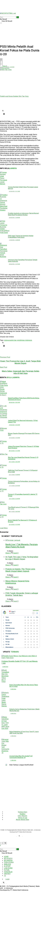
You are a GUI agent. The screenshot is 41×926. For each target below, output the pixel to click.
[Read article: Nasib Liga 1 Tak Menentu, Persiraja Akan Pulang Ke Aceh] (22, 540)
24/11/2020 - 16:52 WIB (14, 461)
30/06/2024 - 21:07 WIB (14, 264)
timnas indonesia (26, 340)
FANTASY (7, 874)
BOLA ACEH (8, 858)
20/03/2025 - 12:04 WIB (14, 217)
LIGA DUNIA (8, 868)
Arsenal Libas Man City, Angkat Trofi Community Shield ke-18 (20, 756)
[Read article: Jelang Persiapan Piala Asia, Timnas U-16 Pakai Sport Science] (4, 442)
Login (7, 879)
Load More (4, 528)
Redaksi (22, 814)
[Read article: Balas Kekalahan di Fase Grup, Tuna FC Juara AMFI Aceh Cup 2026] (5, 722)
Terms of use (22, 818)
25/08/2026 (5, 666)
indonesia (7, 340)
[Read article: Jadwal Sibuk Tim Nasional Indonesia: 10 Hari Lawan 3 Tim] (4, 411)
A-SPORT (7, 866)
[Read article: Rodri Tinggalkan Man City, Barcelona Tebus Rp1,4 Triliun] (5, 676)
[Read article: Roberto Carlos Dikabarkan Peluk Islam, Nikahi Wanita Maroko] (5, 699)
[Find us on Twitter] (19, 836)
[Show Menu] (0, 11)
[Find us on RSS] (23, 836)
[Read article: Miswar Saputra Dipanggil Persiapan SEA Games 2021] (4, 429)
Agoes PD (5, 65)
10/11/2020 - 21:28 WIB (14, 498)
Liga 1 (13, 611)
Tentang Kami (22, 812)
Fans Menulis (22, 816)
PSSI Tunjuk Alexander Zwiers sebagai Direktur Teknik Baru (21, 594)
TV (5, 876)
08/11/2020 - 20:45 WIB (14, 511)
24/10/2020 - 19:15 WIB (14, 524)
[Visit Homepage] (8, 13)
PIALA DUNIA (9, 862)
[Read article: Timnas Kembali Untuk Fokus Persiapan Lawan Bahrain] (4, 178)
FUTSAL (7, 870)
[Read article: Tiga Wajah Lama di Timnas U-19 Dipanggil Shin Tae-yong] (4, 503)
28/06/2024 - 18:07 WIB (14, 402)
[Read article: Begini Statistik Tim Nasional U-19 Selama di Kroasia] (4, 516)
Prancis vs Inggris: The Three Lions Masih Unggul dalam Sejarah (20, 570)
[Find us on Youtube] (21, 836)
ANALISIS (7, 864)
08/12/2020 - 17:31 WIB (14, 450)
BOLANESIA (8, 860)
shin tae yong (15, 340)
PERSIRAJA (8, 872)
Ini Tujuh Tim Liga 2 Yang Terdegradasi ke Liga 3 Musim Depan (21, 558)
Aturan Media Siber (22, 820)
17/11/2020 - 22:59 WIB (14, 485)
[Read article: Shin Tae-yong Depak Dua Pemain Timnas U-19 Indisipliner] (4, 454)
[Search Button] (0, 15)
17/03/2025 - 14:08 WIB (14, 240)
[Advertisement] (16, 5)
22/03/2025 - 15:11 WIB (14, 191)
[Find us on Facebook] (16, 836)
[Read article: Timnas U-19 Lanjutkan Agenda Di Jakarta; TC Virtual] (4, 490)
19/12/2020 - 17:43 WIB (14, 437)
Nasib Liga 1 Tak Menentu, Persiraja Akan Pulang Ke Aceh (21, 545)
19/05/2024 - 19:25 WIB (14, 424)
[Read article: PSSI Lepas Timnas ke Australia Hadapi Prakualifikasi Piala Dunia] (4, 227)
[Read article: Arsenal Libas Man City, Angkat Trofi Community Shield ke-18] (5, 746)
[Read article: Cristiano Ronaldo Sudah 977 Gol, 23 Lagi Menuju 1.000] (20, 657)
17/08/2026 (13, 736)
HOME (6, 857)
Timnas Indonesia (5, 68)
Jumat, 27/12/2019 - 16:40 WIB (7, 67)
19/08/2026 (13, 689)
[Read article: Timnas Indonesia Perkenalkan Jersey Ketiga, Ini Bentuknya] (4, 478)
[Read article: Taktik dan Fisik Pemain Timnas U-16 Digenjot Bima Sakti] (4, 466)
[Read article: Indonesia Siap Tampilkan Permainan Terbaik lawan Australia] (4, 250)
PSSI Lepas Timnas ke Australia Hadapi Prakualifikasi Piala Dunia (20, 236)
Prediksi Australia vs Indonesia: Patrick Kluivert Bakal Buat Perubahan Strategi (23, 214)
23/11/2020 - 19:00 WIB (14, 474)
